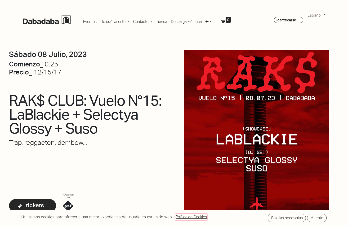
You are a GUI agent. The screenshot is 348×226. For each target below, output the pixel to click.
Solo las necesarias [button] (287, 218)
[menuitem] (89, 21)
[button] (208, 21)
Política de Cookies (191, 217)
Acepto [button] (317, 218)
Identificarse (286, 20)
